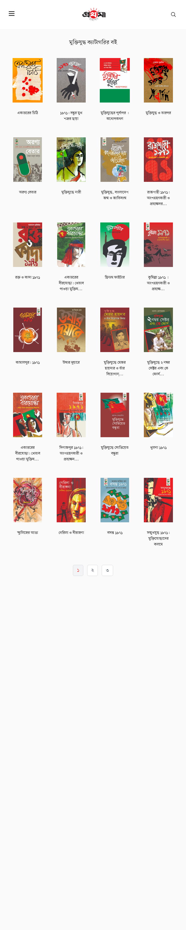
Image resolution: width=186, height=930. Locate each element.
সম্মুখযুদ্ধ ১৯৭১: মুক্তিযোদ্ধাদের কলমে (158, 538)
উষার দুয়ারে (71, 362)
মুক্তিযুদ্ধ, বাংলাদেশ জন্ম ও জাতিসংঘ (115, 195)
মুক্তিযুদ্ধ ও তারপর (158, 113)
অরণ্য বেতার (27, 192)
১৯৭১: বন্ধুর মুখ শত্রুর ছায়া (71, 116)
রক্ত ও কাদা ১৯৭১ (27, 277)
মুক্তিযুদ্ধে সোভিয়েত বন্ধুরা (115, 450)
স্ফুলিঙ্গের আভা (27, 533)
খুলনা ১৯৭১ (158, 447)
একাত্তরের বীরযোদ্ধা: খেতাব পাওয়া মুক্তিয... (71, 283)
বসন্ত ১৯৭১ (115, 533)
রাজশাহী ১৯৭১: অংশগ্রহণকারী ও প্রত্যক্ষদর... (158, 198)
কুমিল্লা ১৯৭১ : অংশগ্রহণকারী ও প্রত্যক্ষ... (158, 283)
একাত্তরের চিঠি (27, 113)
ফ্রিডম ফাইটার (115, 277)
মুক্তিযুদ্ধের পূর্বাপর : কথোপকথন (115, 116)
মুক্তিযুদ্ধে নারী (71, 192)
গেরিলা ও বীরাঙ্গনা (71, 533)
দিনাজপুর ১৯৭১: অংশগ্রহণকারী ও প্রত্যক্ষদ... (71, 453)
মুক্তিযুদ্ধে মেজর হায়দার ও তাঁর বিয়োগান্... (115, 368)
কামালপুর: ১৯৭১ (28, 362)
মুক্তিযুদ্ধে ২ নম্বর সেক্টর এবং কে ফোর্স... (158, 368)
